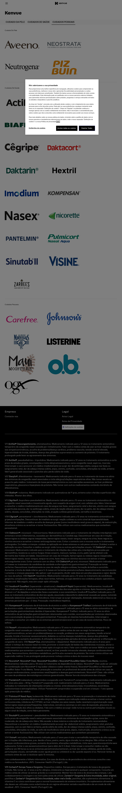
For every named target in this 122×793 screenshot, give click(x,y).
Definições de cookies (37, 128)
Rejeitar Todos (86, 128)
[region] (61, 107)
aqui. (58, 121)
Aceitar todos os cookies (66, 128)
